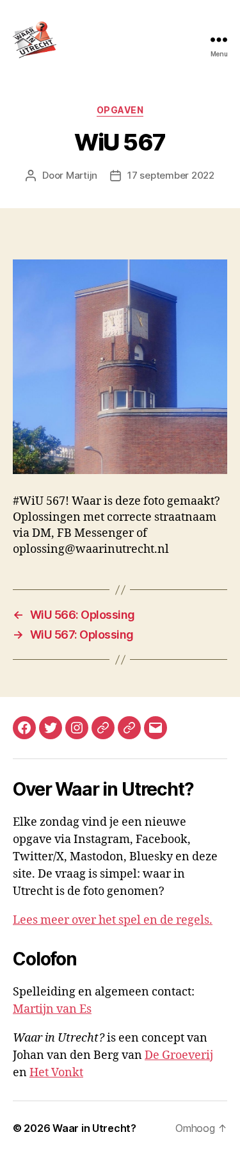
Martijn (81, 175)
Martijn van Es (52, 1009)
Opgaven (120, 109)
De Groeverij (179, 1055)
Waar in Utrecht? (94, 1128)
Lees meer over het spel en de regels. (112, 920)
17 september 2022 (170, 175)
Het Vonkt (56, 1072)
